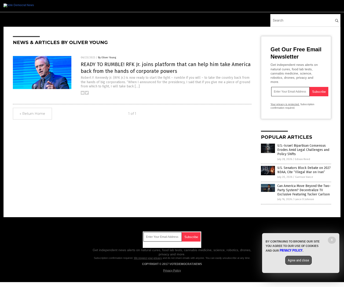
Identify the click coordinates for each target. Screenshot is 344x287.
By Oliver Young (107, 57)
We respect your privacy (148, 258)
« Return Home (32, 114)
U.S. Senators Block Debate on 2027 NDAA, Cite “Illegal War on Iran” (304, 170)
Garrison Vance (304, 177)
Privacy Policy (172, 270)
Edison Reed (302, 159)
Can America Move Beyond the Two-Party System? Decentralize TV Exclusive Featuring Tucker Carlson (304, 190)
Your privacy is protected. (285, 104)
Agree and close (298, 260)
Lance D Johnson (304, 199)
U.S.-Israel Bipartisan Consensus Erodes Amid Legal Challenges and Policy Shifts (303, 150)
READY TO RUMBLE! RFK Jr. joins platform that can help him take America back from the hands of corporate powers (166, 67)
